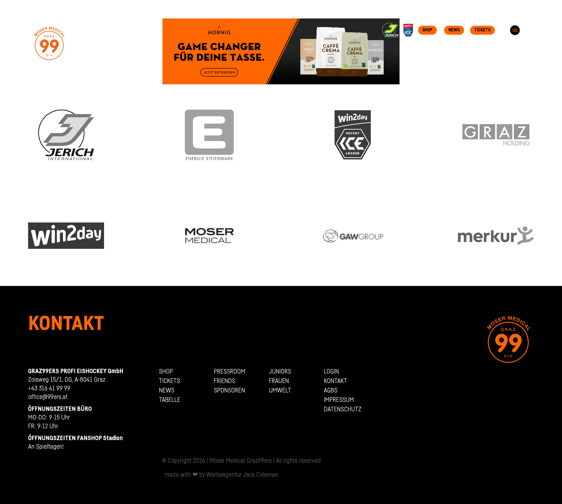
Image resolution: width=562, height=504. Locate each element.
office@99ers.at (48, 397)
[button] (514, 30)
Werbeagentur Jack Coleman (242, 475)
